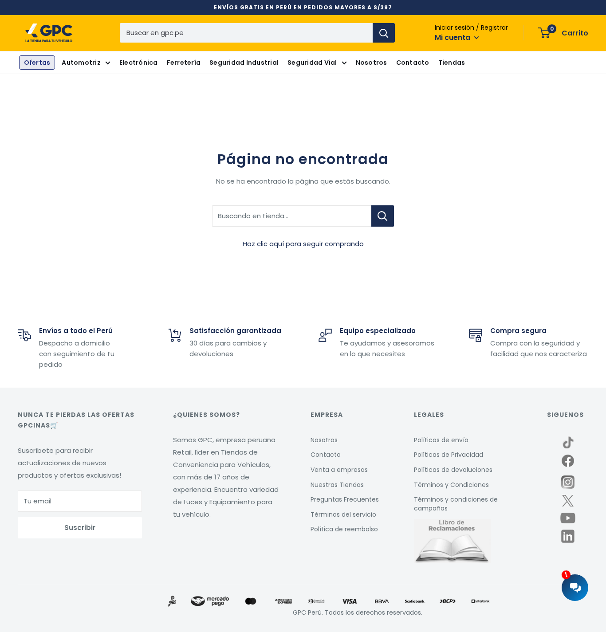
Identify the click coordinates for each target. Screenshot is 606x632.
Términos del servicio (343, 514)
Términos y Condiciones (451, 484)
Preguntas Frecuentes (345, 499)
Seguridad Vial (312, 62)
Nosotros (371, 62)
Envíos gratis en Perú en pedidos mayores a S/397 (303, 7)
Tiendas (451, 62)
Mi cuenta (453, 37)
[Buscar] (384, 33)
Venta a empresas (339, 469)
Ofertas (37, 62)
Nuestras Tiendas (337, 484)
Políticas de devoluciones (453, 469)
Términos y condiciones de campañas (456, 504)
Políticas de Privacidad (448, 454)
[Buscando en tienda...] (382, 216)
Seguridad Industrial (244, 62)
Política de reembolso (344, 529)
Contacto (412, 62)
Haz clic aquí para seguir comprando (303, 243)
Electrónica (138, 62)
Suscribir (79, 527)
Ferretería (184, 62)
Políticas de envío (441, 440)
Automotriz (81, 62)
